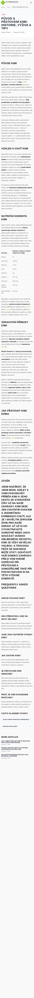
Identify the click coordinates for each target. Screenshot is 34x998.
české (13, 438)
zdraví (28, 307)
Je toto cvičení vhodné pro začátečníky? (16, 719)
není (23, 82)
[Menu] (31, 2)
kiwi (14, 136)
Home (3, 7)
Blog (8, 7)
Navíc (7, 309)
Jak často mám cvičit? (10, 726)
